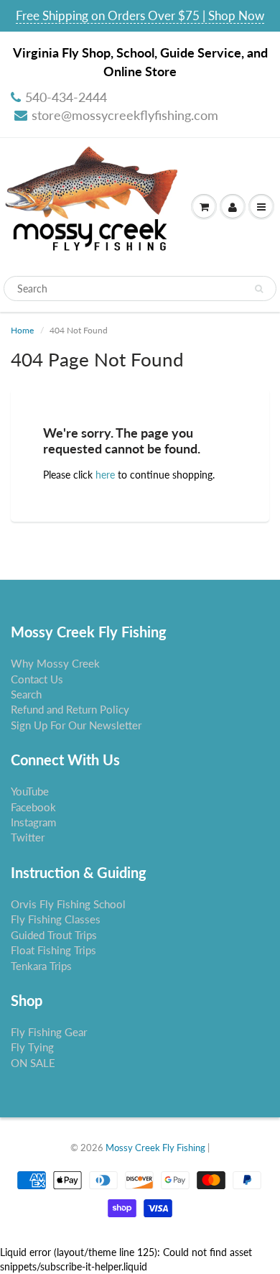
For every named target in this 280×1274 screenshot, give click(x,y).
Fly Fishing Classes (56, 919)
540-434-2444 (66, 97)
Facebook (33, 806)
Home (22, 330)
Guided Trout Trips (54, 934)
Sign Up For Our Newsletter (76, 725)
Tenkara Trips (41, 965)
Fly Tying (32, 1046)
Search (26, 694)
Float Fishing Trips (53, 949)
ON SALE (33, 1062)
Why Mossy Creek (55, 663)
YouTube (30, 791)
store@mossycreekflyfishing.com (125, 115)
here (105, 474)
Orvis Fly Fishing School (68, 903)
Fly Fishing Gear (49, 1031)
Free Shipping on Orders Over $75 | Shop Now (140, 15)
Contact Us (37, 679)
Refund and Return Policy (70, 709)
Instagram (33, 822)
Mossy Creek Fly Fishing (155, 1147)
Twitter (28, 837)
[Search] (258, 288)
